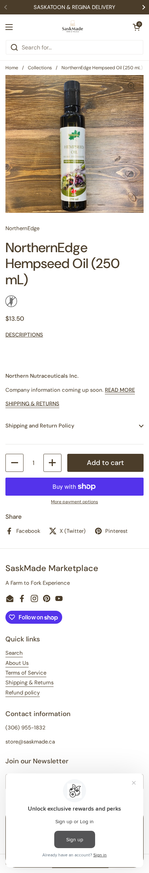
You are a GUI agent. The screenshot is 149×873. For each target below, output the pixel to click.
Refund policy (22, 692)
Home (11, 68)
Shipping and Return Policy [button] (39, 425)
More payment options (74, 502)
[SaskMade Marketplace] (72, 27)
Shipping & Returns (29, 682)
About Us (17, 663)
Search (14, 653)
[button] (136, 27)
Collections (40, 68)
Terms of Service (25, 672)
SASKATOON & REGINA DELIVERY (74, 7)
